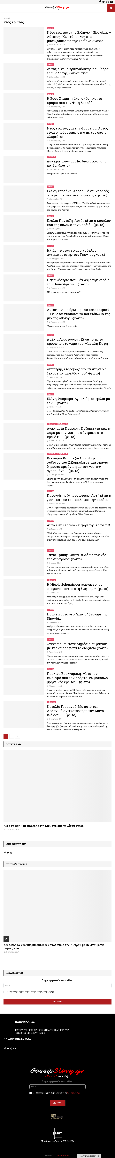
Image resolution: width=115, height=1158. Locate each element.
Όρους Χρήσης (47, 991)
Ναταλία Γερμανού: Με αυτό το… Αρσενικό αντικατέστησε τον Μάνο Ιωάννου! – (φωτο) (75, 710)
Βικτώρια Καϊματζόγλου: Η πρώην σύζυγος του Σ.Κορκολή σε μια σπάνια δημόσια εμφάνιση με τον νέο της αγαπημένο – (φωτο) (77, 464)
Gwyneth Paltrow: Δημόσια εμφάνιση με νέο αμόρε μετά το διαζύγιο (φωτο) (77, 646)
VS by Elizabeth (62, 424)
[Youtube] (111, 2)
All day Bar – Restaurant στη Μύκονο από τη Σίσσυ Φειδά (44, 826)
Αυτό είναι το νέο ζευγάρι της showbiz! (78, 525)
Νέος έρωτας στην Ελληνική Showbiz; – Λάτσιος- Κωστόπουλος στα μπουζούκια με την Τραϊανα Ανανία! (79, 36)
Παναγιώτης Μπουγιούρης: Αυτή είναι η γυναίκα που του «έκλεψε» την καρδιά (79, 497)
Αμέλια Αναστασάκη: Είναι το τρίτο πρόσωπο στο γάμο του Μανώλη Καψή (77, 341)
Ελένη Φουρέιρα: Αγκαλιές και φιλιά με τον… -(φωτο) (78, 400)
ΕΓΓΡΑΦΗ (57, 1001)
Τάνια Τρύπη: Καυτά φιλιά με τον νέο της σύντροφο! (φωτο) (76, 557)
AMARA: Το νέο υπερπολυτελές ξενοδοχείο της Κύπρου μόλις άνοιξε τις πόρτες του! (54, 946)
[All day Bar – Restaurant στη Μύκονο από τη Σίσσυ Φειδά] (57, 786)
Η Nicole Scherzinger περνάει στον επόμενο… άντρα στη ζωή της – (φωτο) (77, 586)
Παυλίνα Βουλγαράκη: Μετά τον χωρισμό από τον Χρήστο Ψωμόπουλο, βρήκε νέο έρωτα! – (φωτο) (77, 677)
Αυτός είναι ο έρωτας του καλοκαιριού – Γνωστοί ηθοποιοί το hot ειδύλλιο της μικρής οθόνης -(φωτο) (78, 313)
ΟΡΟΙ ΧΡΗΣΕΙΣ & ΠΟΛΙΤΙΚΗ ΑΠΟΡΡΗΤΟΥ (49, 1030)
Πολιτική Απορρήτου (89, 1156)
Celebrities (51, 157)
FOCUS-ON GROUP (62, 1155)
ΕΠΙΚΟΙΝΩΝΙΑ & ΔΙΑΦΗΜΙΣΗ (30, 1033)
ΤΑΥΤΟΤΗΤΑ (21, 1030)
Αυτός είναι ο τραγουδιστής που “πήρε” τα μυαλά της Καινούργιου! (78, 71)
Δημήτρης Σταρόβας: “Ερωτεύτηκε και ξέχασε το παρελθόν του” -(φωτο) (77, 371)
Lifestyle (50, 28)
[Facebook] (100, 2)
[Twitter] (103, 2)
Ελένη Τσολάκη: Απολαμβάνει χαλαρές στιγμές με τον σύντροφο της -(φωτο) (78, 193)
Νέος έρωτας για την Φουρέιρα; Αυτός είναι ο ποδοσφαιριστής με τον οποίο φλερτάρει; (77, 132)
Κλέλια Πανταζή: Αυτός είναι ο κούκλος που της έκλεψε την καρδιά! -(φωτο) (79, 222)
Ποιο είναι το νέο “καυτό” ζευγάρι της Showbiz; (77, 616)
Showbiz (51, 491)
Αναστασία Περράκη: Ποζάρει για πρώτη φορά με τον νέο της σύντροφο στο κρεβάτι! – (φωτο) (79, 432)
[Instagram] (107, 2)
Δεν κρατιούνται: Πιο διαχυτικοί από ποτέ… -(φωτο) (76, 163)
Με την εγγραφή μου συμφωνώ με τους (30, 992)
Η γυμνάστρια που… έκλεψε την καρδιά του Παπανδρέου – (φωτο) (78, 282)
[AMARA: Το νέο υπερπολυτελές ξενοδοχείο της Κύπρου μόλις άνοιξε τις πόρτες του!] (57, 906)
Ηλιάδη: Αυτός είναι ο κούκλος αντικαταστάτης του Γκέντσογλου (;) (76, 252)
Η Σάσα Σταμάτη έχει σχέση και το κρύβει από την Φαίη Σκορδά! (74, 100)
